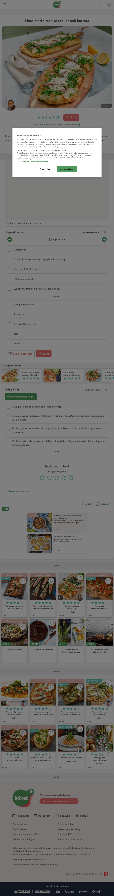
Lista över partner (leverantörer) (32, 162)
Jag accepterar (67, 169)
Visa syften (45, 169)
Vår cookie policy (50, 147)
